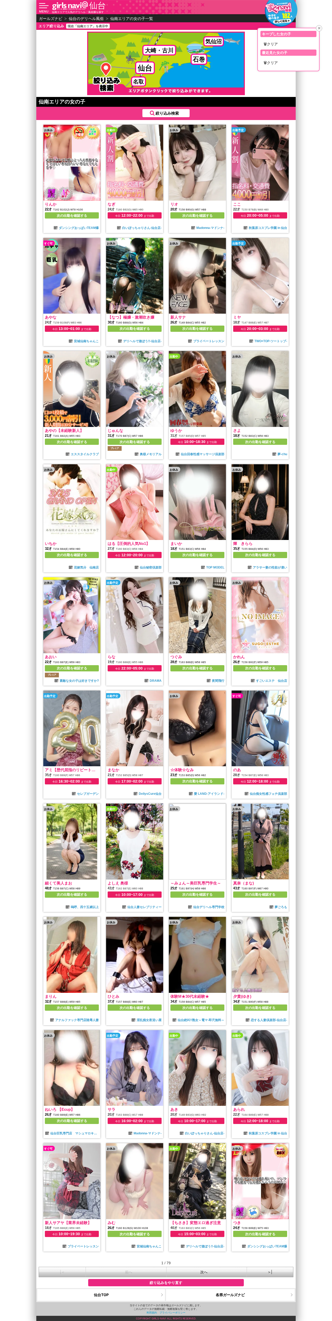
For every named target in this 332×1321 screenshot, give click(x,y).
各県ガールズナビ (230, 1294)
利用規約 (152, 1312)
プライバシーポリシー (172, 1312)
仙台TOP (101, 1294)
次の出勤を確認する (72, 215)
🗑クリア (271, 44)
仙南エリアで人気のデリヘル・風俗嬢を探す (78, 11)
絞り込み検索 (167, 113)
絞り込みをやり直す (166, 1282)
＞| (269, 1272)
